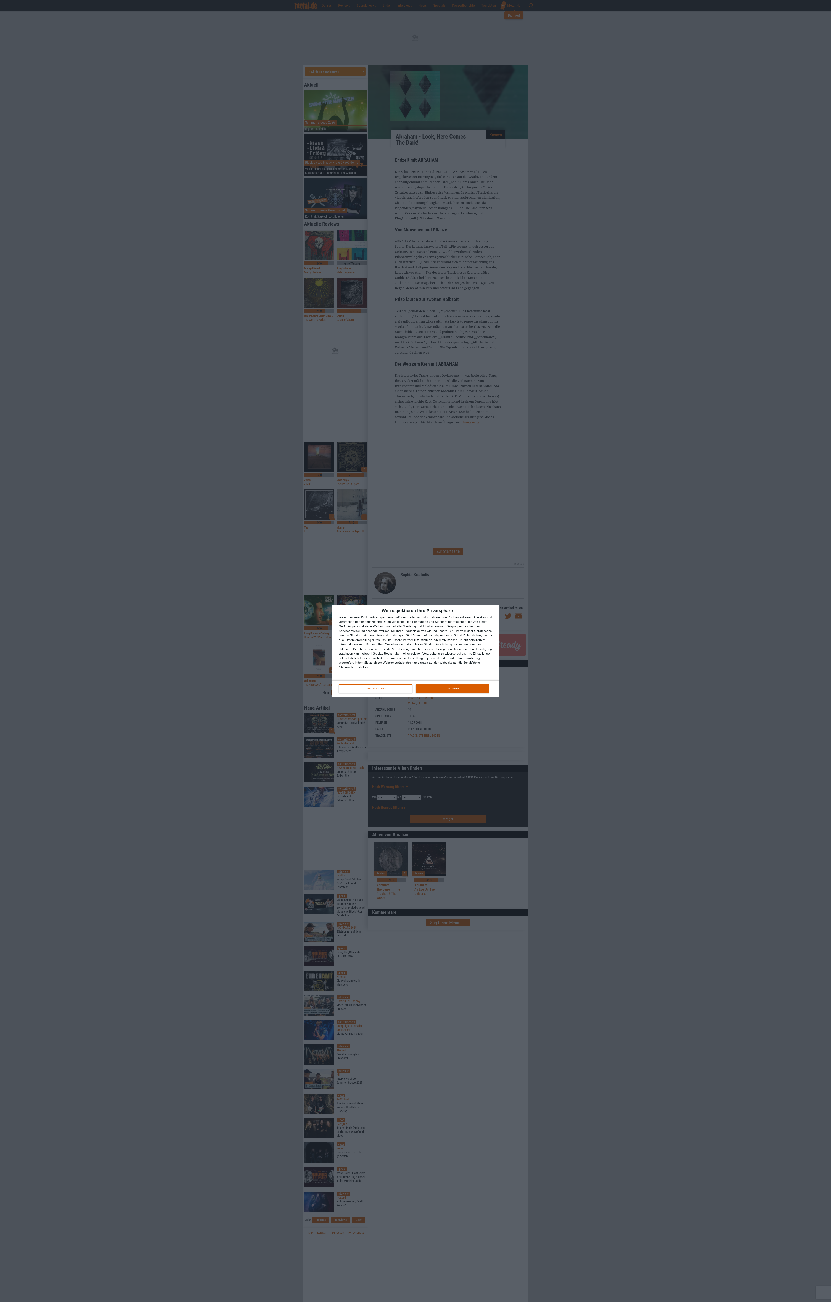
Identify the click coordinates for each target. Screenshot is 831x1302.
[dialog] (415, 651)
